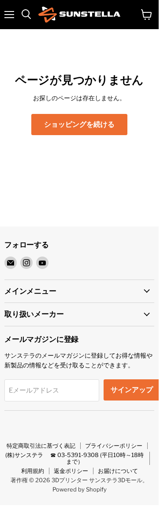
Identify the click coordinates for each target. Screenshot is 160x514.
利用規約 (32, 470)
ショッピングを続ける (79, 124)
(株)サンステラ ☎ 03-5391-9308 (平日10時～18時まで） (74, 458)
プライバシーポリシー (113, 445)
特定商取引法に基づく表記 (41, 445)
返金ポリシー (71, 470)
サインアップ (132, 390)
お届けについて (118, 470)
